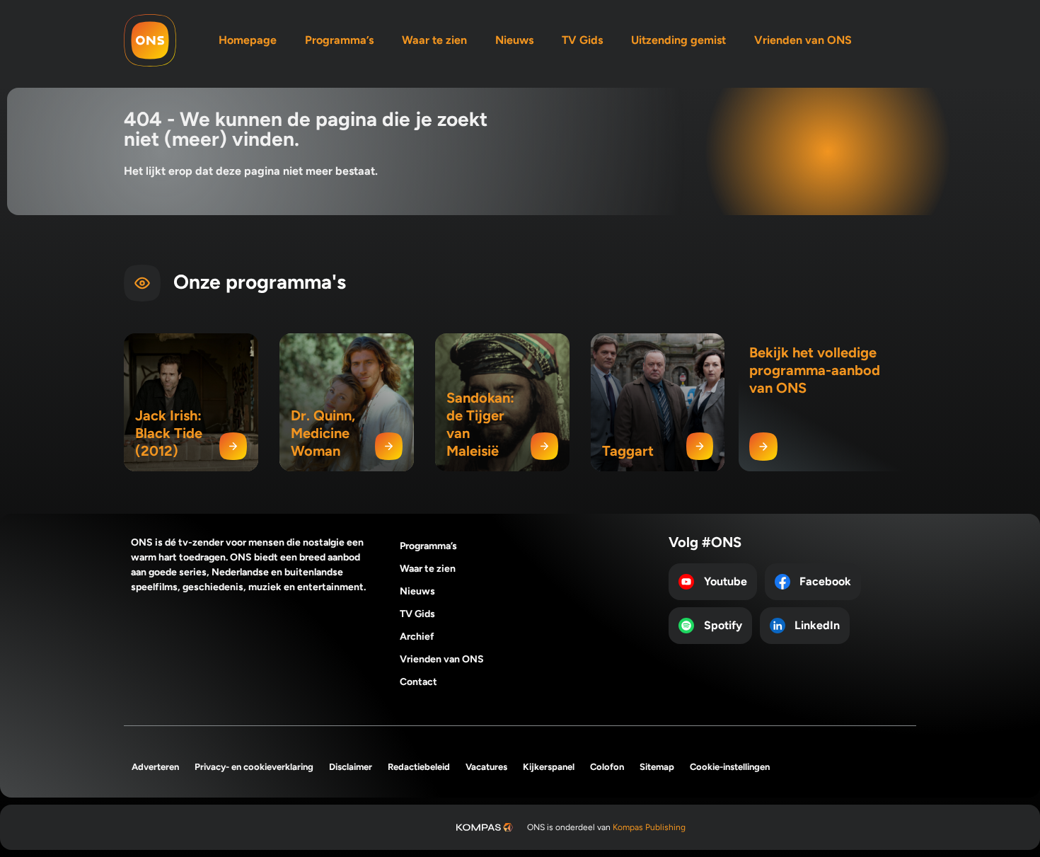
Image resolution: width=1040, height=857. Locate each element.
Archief (417, 637)
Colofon (607, 766)
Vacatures (486, 766)
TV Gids (582, 40)
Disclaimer (350, 766)
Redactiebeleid (419, 766)
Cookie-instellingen (730, 766)
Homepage (248, 40)
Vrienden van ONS (803, 40)
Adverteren (155, 766)
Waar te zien (434, 40)
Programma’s (339, 40)
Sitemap (657, 766)
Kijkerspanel (548, 766)
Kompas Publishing (649, 827)
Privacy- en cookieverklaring (254, 766)
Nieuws (514, 40)
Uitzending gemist (678, 40)
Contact (418, 682)
